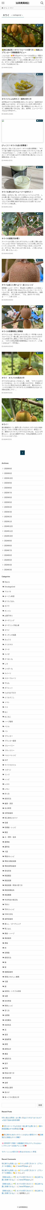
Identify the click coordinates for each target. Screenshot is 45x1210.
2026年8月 (8, 469)
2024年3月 (8, 570)
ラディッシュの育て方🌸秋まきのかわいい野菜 (19, 1152)
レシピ (7, 779)
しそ (6, 664)
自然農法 (8, 1020)
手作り (7, 904)
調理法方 (8, 1049)
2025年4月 (8, 507)
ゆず (6, 760)
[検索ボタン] (42, 3)
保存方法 (8, 799)
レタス (7, 784)
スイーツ (8, 673)
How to (7, 582)
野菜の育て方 (9, 1073)
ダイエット (9, 688)
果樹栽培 (8, 938)
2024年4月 (8, 565)
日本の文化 (9, 914)
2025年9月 (8, 483)
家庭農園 (8, 895)
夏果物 (7, 842)
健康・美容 (9, 803)
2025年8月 (8, 488)
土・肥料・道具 (10, 837)
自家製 (7, 1015)
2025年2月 (8, 517)
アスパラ (8, 592)
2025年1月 (8, 521)
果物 (6, 943)
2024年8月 (8, 546)
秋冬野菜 (8, 1001)
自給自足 (8, 1025)
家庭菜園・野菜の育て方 (13, 885)
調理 (6, 1044)
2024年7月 (8, 550)
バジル (7, 726)
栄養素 (7, 953)
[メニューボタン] (3, 3)
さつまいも (9, 659)
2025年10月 (8, 478)
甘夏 (6, 981)
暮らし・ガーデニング (13, 924)
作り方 (7, 794)
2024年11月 (8, 531)
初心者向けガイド (11, 818)
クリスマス (9, 644)
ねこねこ (8, 717)
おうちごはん (9, 601)
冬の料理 (8, 808)
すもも (7, 683)
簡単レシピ (9, 1006)
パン (6, 731)
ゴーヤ (7, 649)
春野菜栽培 (9, 919)
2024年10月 (8, 536)
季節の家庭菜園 (10, 861)
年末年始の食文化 (11, 900)
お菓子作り (9, 616)
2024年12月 (8, 526)
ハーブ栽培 (9, 722)
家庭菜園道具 (9, 890)
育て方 (7, 1010)
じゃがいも (9, 669)
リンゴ (7, 774)
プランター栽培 (10, 741)
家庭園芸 (8, 876)
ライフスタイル (10, 765)
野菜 (6, 1068)
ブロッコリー (9, 750)
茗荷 (6, 1035)
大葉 (6, 851)
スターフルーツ (10, 678)
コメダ (7, 654)
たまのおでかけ (10, 693)
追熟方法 (8, 1059)
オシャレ (8, 611)
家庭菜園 (8, 880)
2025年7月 (8, 493)
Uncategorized (10, 587)
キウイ (7, 630)
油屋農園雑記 (22, 3)
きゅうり (8, 640)
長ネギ (7, 1092)
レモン (7, 789)
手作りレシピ (9, 909)
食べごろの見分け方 (12, 1097)
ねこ (6, 712)
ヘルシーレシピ (10, 755)
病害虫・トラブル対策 (13, 991)
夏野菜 (7, 847)
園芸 (6, 832)
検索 (40, 1105)
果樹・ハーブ (9, 933)
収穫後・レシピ (10, 827)
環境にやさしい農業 (12, 977)
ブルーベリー (9, 746)
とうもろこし (9, 697)
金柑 (6, 1083)
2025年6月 (8, 497)
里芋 (6, 1063)
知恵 (6, 996)
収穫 (6, 823)
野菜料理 (8, 1078)
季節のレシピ (9, 856)
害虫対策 (8, 871)
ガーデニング (9, 620)
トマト (7, 702)
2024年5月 (8, 560)
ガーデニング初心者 (12, 625)
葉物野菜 (8, 1039)
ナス (6, 707)
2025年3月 (8, 512)
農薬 (6, 1054)
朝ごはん (8, 929)
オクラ (7, 606)
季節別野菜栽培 (10, 866)
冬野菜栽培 (9, 813)
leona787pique (23, 1166)
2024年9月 (8, 541)
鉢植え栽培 (9, 1088)
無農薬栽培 (9, 972)
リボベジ (8, 770)
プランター (9, 736)
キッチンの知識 (10, 635)
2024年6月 (8, 555)
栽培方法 (8, 958)
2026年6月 (8, 473)
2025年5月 (8, 502)
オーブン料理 (9, 596)
